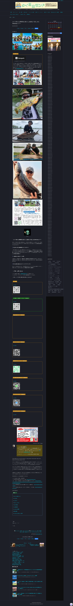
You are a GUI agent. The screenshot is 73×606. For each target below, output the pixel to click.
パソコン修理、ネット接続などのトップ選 (18, 562)
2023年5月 (50, 111)
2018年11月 (50, 188)
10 (48, 25)
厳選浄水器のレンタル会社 (16, 558)
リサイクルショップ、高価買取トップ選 (17, 556)
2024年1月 (50, 100)
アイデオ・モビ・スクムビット (52, 265)
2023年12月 (50, 101)
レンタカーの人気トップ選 (16, 563)
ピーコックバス (32, 530)
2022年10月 (50, 121)
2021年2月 (50, 150)
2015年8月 (50, 238)
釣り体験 (40, 530)
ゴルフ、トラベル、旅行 (26, 530)
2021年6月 (50, 144)
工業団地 (58, 284)
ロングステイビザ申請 (57, 280)
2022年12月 (50, 118)
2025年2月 (50, 81)
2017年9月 (50, 208)
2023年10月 (50, 104)
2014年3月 (50, 254)
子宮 (56, 283)
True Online (49, 262)
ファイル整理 (50, 277)
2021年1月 (50, 151)
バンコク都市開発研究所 (51, 264)
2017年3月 (50, 217)
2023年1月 (50, 117)
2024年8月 (50, 90)
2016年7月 (49, 228)
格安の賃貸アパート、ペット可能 (52, 286)
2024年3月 (50, 97)
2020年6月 (50, 161)
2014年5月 (50, 251)
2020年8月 (50, 158)
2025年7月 (50, 74)
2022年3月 (50, 131)
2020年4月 (50, 164)
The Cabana (58, 261)
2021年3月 (50, 148)
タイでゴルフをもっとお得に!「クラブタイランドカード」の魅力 (27, 575)
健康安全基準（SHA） (51, 281)
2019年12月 (50, 170)
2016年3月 (50, 231)
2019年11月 (50, 171)
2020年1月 (50, 168)
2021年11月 (50, 137)
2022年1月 (50, 134)
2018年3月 (50, 200)
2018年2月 (50, 201)
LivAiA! (54, 261)
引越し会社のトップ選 (15, 557)
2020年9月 (50, 157)
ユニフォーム (50, 280)
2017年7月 (50, 211)
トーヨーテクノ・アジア (51, 274)
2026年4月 (50, 61)
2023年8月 (50, 107)
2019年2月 (50, 184)
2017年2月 (50, 218)
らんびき (59, 264)
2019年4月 (50, 181)
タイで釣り (15, 498)
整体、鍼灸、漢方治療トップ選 (16, 564)
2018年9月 (50, 191)
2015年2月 (50, 244)
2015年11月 (50, 237)
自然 (37, 530)
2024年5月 (50, 94)
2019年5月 (50, 180)
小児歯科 (49, 284)
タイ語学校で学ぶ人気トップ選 (17, 553)
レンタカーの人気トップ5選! (18, 513)
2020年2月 (50, 167)
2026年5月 (50, 60)
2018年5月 (50, 197)
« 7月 (51, 29)
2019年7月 (50, 177)
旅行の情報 (15, 511)
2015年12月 (50, 235)
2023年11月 (50, 103)
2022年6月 (50, 127)
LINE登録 (49, 261)
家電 (59, 283)
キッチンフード (57, 268)
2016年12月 (50, 221)
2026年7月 (50, 57)
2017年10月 (50, 207)
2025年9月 (50, 71)
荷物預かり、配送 (50, 290)
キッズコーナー (50, 268)
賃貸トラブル (59, 290)
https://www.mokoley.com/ (31, 479)
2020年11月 (50, 154)
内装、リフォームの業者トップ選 (17, 552)
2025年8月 (50, 73)
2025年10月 (50, 70)
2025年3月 (50, 80)
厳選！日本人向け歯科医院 (16, 554)
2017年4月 (50, 215)
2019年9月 (50, 174)
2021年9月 (50, 140)
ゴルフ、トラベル (16, 502)
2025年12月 (50, 67)
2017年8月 (50, 210)
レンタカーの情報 (16, 509)
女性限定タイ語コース (51, 283)
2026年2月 (50, 64)
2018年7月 (50, 194)
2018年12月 (50, 187)
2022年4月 (50, 130)
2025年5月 (50, 77)
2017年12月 (50, 204)
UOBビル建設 (57, 262)
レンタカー (15, 500)
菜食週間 (55, 290)
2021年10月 (50, 138)
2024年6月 (50, 93)
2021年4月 (50, 147)
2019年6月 (50, 178)
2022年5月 (50, 128)
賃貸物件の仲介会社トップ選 (16, 555)
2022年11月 (50, 120)
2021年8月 (50, 141)
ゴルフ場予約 (16, 504)
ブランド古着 (57, 277)
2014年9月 (50, 248)
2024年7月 (50, 91)
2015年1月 (49, 245)
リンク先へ (15, 301)
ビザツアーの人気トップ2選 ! (16, 559)
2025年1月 (50, 83)
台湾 (60, 281)
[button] (71, 604)
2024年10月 (50, 87)
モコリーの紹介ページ (17, 496)
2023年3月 (50, 114)
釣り (14, 17)
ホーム (11, 17)
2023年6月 (50, 110)
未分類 (21, 530)
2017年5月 (50, 214)
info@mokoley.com (20, 68)
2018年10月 (50, 190)
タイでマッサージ (57, 271)
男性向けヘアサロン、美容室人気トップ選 (18, 560)
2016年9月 (50, 225)
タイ (35, 530)
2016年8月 (50, 227)
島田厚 (54, 284)
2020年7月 (50, 160)
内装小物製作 (57, 281)
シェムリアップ (50, 271)
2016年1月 (49, 234)
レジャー (18, 530)
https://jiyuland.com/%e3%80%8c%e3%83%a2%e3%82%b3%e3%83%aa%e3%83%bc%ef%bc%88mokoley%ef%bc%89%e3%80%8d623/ (27, 482)
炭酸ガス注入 (50, 287)
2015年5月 (50, 241)
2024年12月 (50, 84)
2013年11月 (50, 255)
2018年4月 (50, 198)
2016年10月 (50, 224)
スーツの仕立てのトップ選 (16, 561)
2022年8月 (50, 124)
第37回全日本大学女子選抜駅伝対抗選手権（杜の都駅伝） (56, 289)
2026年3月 (50, 63)
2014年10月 (50, 247)
